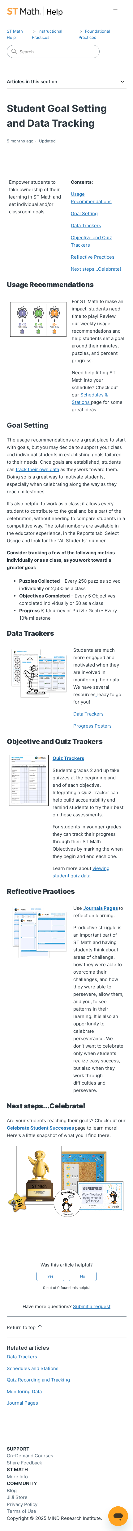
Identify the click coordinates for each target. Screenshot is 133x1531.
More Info (17, 1477)
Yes (50, 1276)
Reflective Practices (92, 257)
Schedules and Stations (32, 1368)
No (82, 1276)
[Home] (35, 11)
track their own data (37, 469)
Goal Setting (84, 213)
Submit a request (91, 1306)
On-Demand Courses (30, 1456)
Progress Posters (92, 726)
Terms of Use (21, 1511)
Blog (12, 1490)
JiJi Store (17, 1497)
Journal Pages (22, 1403)
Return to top (22, 1327)
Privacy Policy (22, 1504)
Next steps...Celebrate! (96, 269)
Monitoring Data (24, 1391)
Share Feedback (24, 1463)
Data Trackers (86, 225)
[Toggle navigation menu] (116, 11)
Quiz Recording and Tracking (38, 1380)
